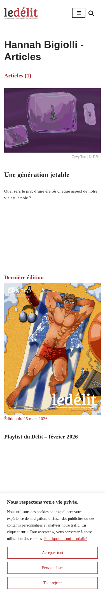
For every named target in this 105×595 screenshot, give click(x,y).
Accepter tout (52, 553)
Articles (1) (17, 75)
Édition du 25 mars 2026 (26, 418)
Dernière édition (24, 277)
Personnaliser (52, 568)
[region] (52, 544)
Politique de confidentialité (65, 539)
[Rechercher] (91, 13)
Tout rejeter (52, 583)
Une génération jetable (36, 174)
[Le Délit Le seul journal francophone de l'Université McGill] (21, 13)
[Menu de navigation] (78, 13)
